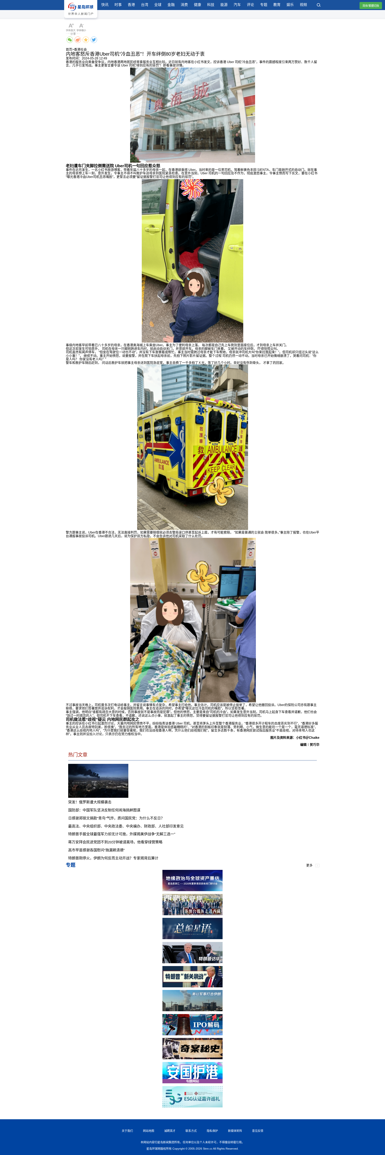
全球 (157, 5)
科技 (210, 5)
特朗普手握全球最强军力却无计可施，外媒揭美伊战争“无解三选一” (121, 834)
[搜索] (319, 5)
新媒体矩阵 (235, 1130)
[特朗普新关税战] (192, 986)
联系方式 (191, 1130)
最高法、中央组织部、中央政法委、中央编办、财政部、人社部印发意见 (126, 826)
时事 (118, 5)
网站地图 (148, 1130)
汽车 (237, 5)
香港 (131, 5)
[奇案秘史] (192, 1058)
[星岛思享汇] (192, 890)
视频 (303, 5)
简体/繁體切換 (371, 5)
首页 (69, 49)
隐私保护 (212, 1130)
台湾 (144, 5)
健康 (197, 5)
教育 (277, 5)
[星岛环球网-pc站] (80, 19)
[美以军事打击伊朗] (192, 1010)
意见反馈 (257, 1130)
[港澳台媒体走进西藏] (192, 914)
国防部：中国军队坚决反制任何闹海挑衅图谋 (104, 810)
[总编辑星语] (192, 938)
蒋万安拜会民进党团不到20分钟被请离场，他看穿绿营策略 (115, 842)
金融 (171, 5)
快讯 (104, 5)
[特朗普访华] (192, 962)
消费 (184, 5)
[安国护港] (192, 1082)
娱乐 (290, 5)
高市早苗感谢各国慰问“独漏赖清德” (96, 850)
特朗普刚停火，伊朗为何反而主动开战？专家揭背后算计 (113, 858)
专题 (263, 5)
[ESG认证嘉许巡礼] (192, 1106)
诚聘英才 (169, 1130)
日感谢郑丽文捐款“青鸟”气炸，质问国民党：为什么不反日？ (116, 818)
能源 (224, 5)
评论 (250, 5)
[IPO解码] (192, 1034)
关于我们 (127, 1130)
